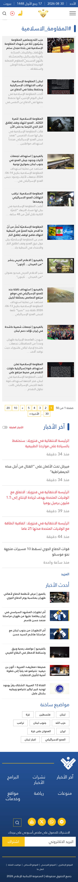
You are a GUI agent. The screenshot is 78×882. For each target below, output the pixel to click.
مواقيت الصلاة (14, 865)
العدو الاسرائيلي (55, 739)
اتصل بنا (40, 869)
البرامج (13, 777)
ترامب (20, 722)
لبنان (62, 714)
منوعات (65, 793)
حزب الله (60, 722)
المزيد (65, 574)
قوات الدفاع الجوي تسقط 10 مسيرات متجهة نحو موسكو (36, 551)
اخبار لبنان (30, 739)
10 (15, 408)
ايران (62, 731)
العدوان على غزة (41, 731)
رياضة (39, 793)
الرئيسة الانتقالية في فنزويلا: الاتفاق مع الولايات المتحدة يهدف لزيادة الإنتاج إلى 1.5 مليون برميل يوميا (37, 497)
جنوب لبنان (39, 722)
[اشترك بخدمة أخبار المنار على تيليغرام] (61, 822)
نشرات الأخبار (39, 780)
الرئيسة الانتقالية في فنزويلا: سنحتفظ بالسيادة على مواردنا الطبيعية (40, 443)
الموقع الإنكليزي (65, 865)
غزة (28, 714)
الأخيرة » (34, 413)
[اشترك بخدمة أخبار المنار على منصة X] (42, 822)
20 (8, 408)
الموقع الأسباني (31, 865)
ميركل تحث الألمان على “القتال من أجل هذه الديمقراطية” (37, 469)
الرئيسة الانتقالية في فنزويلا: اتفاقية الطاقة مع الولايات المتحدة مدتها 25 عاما (37, 526)
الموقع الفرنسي (48, 865)
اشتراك (13, 841)
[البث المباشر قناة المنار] (32, 822)
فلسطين (44, 714)
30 (47, 413)
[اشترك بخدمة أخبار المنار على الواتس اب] (52, 822)
